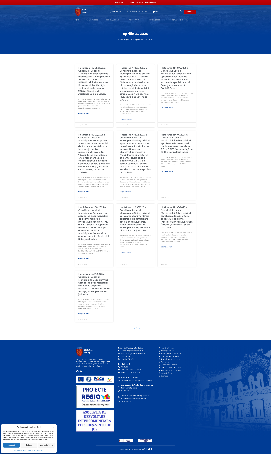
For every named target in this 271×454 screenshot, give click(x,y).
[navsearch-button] (181, 11)
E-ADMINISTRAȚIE (133, 20)
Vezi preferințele (46, 445)
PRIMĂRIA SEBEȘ (92, 20)
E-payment (119, 2)
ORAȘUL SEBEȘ (154, 20)
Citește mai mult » (84, 113)
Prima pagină (123, 40)
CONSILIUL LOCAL (112, 20)
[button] (54, 427)
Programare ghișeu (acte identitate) (143, 2)
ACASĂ (77, 20)
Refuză (29, 445)
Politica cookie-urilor (20, 450)
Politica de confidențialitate (35, 450)
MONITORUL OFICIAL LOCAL (178, 20)
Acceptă (11, 445)
